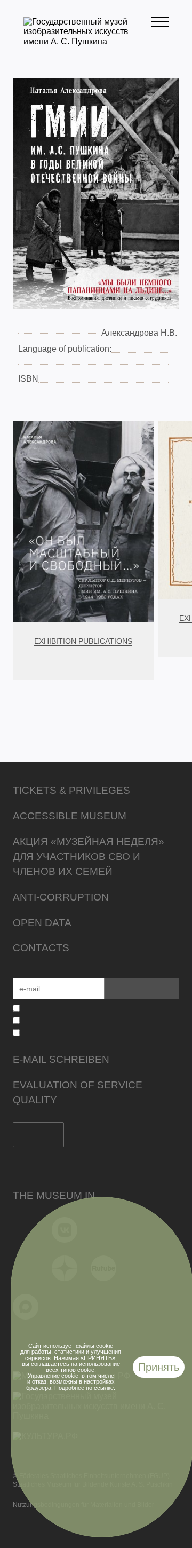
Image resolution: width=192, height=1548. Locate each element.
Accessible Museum (69, 816)
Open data (42, 922)
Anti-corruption (61, 897)
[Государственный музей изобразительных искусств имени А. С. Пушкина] (87, 41)
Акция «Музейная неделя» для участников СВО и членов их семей (88, 856)
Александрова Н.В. (139, 332)
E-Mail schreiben (61, 1059)
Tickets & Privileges (71, 790)
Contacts (41, 947)
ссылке (104, 1388)
